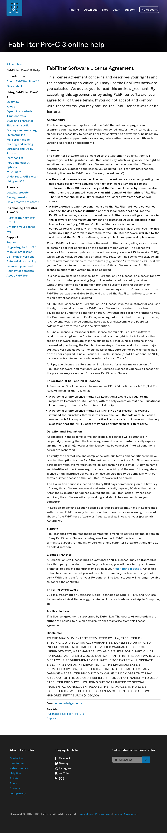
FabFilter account (126, 569)
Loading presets (18, 192)
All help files (15, 64)
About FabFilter (17, 275)
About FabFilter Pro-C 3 (23, 81)
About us (15, 788)
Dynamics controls (19, 111)
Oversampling (16, 135)
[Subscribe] (146, 759)
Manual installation (19, 252)
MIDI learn (14, 172)
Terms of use (85, 814)
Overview (13, 102)
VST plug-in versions (20, 257)
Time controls (16, 116)
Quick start (14, 86)
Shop (105, 9)
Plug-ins (74, 9)
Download (91, 9)
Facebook (65, 758)
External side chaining (21, 261)
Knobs (11, 106)
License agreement (20, 266)
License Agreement (126, 814)
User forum (17, 763)
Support (129, 9)
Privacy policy (103, 814)
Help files (15, 773)
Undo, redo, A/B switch (22, 176)
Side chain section (19, 125)
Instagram (65, 768)
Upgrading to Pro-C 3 (21, 247)
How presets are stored (23, 202)
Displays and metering (22, 130)
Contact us (16, 758)
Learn (116, 9)
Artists (14, 778)
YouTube (64, 773)
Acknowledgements (20, 271)
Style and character (20, 121)
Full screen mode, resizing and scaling (20, 142)
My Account (149, 10)
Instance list (15, 158)
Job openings (18, 793)
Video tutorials (19, 768)
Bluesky (63, 763)
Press (13, 783)
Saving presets (17, 197)
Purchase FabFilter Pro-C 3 (65, 714)
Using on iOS (15, 181)
